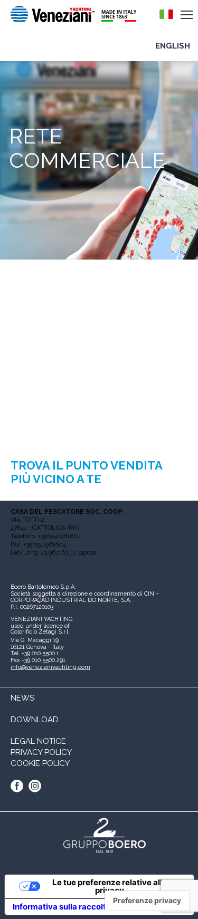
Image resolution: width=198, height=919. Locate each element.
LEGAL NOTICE (38, 741)
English (172, 46)
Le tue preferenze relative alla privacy (109, 886)
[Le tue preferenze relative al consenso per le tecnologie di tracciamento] (147, 901)
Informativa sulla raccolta (62, 907)
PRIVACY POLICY (41, 752)
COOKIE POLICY (40, 763)
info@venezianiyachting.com (50, 667)
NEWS (22, 698)
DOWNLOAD (35, 719)
